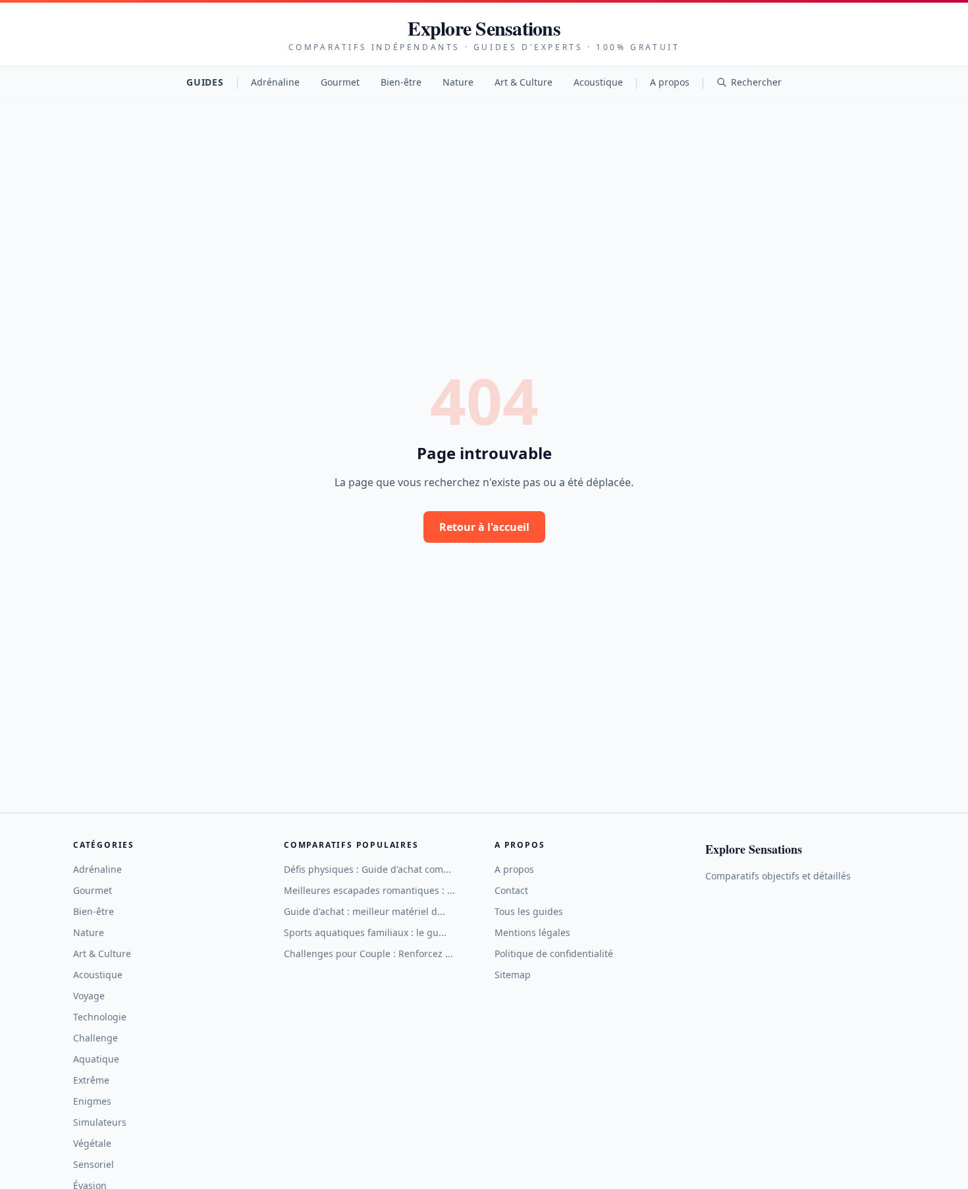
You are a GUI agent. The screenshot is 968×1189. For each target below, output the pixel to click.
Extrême (91, 1080)
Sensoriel (93, 1164)
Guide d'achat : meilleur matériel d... (364, 911)
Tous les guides (529, 911)
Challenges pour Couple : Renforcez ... (368, 953)
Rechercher (756, 82)
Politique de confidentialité (554, 953)
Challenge (95, 1038)
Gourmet (340, 82)
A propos (669, 82)
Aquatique (96, 1059)
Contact (511, 890)
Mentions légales (532, 932)
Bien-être (401, 82)
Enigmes (92, 1101)
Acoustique (598, 82)
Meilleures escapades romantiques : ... (369, 890)
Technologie (99, 1016)
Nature (458, 82)
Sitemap (513, 974)
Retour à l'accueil (484, 527)
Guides (204, 82)
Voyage (89, 995)
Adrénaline (275, 82)
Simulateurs (99, 1122)
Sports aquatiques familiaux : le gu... (365, 932)
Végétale (92, 1143)
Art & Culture (523, 82)
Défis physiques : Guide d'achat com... (367, 869)
